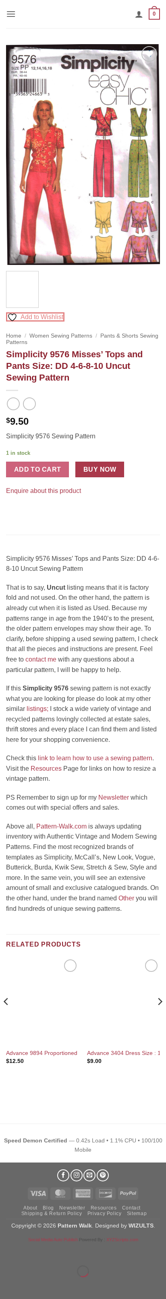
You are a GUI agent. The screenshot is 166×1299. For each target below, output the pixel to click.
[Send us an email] (89, 1175)
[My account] (139, 14)
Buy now (99, 469)
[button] (11, 14)
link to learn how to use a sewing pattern (95, 758)
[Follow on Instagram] (77, 1175)
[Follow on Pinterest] (103, 1175)
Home (13, 336)
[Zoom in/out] (8, 1251)
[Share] (55, 1251)
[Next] (146, 154)
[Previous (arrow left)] (8, 1285)
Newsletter (113, 797)
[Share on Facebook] (13, 510)
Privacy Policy (104, 1213)
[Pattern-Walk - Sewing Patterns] (83, 14)
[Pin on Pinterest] (28, 510)
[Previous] (19, 154)
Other (126, 898)
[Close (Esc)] (79, 1251)
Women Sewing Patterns (60, 336)
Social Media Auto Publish (53, 1239)
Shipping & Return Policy (51, 1213)
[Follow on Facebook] (63, 1175)
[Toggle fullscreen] (31, 1251)
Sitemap (137, 1213)
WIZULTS (141, 1225)
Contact (131, 1208)
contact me (40, 659)
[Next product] (13, 403)
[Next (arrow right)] (31, 1285)
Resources (46, 768)
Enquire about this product (43, 490)
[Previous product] (29, 403)
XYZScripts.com (122, 1239)
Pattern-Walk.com (61, 826)
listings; (37, 708)
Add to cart (37, 469)
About (30, 1208)
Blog (48, 1208)
